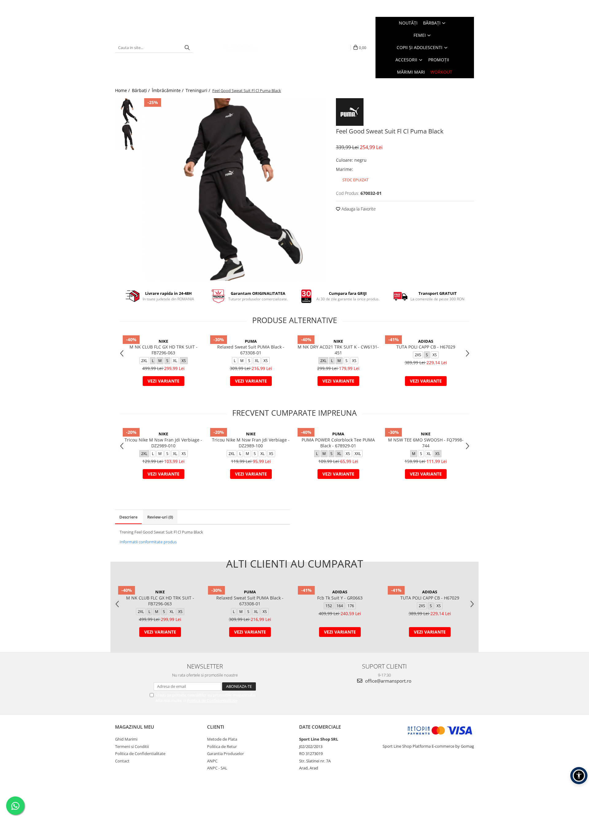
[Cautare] (187, 48)
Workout (441, 72)
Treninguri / (198, 90)
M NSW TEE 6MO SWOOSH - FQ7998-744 (426, 443)
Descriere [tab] (128, 517)
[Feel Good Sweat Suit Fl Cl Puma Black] (235, 189)
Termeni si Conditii (132, 746)
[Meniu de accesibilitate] (578, 775)
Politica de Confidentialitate (212, 700)
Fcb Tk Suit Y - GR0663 (340, 598)
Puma (251, 341)
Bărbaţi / (141, 90)
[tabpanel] (235, 189)
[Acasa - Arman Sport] (240, 47)
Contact (122, 761)
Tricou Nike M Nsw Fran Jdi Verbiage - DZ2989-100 (251, 443)
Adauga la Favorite (358, 209)
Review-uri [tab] (160, 517)
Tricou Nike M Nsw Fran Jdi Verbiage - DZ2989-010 (163, 443)
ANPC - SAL (217, 768)
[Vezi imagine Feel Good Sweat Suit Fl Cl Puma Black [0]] (128, 111)
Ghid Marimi (126, 739)
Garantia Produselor (225, 753)
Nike (163, 341)
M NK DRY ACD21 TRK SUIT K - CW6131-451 (338, 350)
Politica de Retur (222, 746)
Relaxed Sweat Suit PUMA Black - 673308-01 (250, 350)
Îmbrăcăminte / (168, 90)
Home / (123, 90)
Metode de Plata (222, 739)
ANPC (212, 761)
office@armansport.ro (387, 681)
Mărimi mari (411, 72)
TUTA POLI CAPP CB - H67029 (425, 347)
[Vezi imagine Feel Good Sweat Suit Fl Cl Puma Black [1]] (128, 137)
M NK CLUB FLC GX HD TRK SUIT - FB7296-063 (163, 350)
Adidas (425, 341)
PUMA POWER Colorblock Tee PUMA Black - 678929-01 (338, 443)
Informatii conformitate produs (148, 542)
